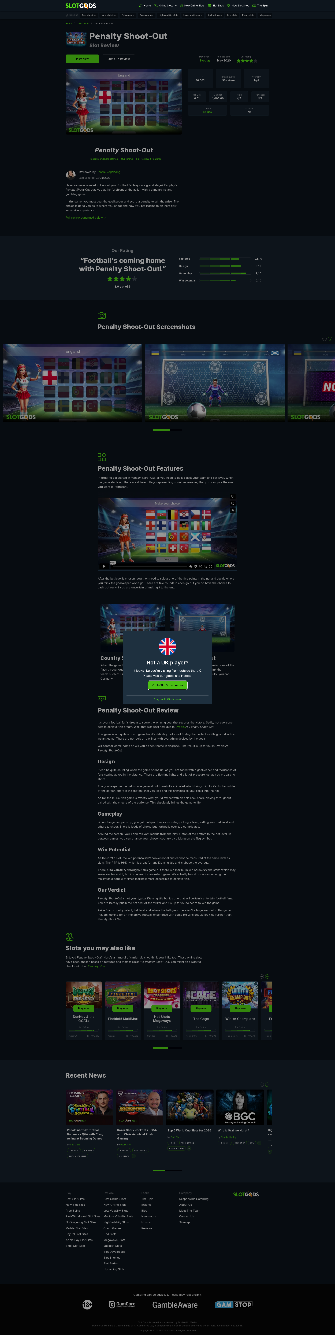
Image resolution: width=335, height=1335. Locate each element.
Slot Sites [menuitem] (218, 5)
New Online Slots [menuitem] (194, 5)
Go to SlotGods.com (166, 685)
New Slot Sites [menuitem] (240, 5)
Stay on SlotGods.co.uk (167, 699)
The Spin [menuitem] (262, 5)
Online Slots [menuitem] (166, 5)
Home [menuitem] (147, 5)
